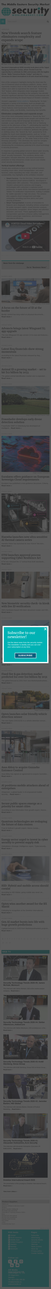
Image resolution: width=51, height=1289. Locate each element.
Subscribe (25, 655)
